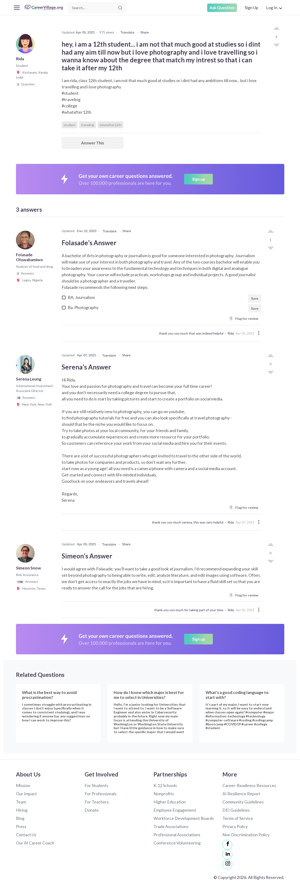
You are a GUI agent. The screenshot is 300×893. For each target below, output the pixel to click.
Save (254, 298)
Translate (127, 32)
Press (21, 826)
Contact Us (26, 834)
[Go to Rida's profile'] (26, 45)
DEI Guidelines (236, 810)
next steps (137, 287)
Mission (23, 785)
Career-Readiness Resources (249, 785)
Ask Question (222, 7)
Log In (272, 7)
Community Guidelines (243, 801)
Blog (20, 818)
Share (144, 32)
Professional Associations (177, 834)
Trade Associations (171, 826)
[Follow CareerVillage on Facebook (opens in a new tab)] (227, 845)
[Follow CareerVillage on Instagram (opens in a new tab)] (227, 864)
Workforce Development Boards (184, 818)
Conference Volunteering (177, 842)
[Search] (120, 7)
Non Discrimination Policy (246, 834)
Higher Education (170, 801)
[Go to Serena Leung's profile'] (26, 366)
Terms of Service (237, 818)
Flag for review (244, 318)
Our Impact (26, 793)
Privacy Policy (235, 826)
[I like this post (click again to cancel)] (276, 28)
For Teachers (97, 801)
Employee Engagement (175, 810)
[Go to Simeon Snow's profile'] (26, 554)
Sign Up (251, 7)
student (69, 125)
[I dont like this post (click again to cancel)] (276, 44)
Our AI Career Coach (35, 842)
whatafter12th (110, 125)
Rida (231, 333)
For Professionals (100, 793)
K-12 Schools (165, 785)
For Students (96, 785)
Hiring (21, 810)
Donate (92, 810)
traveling (87, 125)
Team (21, 801)
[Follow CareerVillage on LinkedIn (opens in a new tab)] (227, 854)
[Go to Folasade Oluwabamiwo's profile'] (26, 241)
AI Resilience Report (241, 793)
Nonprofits (164, 793)
